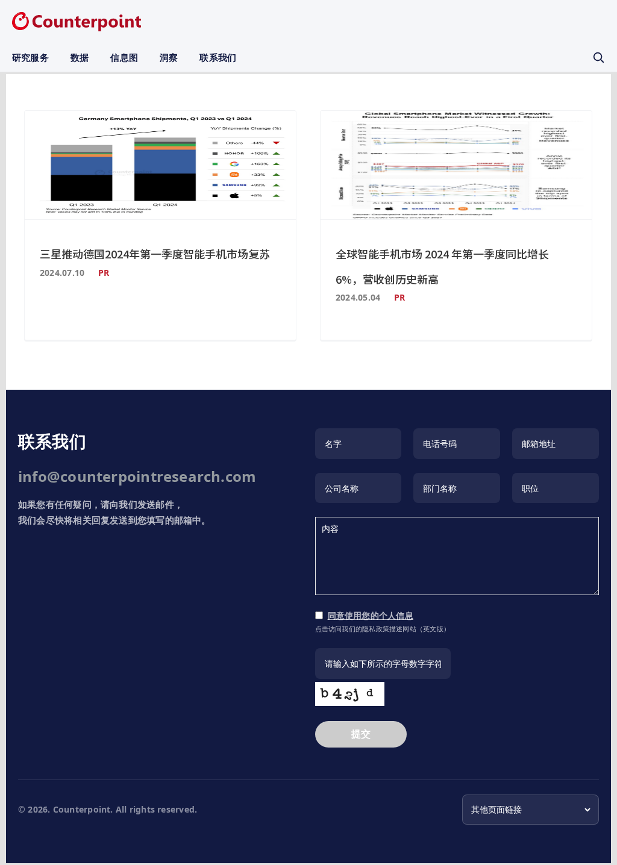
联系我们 (217, 57)
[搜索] (598, 57)
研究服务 (30, 57)
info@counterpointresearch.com (137, 476)
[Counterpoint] (76, 21)
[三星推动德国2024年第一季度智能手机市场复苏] (160, 165)
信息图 (124, 57)
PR (103, 272)
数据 (79, 57)
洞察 (169, 57)
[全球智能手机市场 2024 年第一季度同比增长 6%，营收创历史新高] (456, 165)
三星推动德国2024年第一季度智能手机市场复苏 (155, 253)
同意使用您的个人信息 (370, 615)
